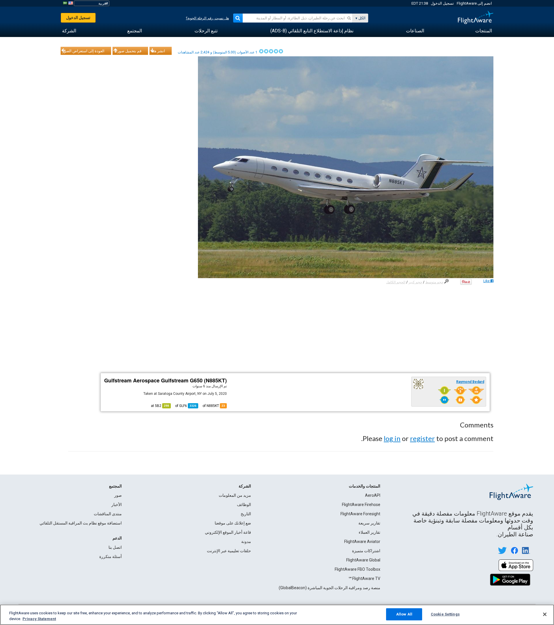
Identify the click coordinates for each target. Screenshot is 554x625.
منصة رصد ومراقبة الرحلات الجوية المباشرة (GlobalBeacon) (329, 587)
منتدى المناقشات (108, 513)
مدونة (246, 541)
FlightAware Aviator (362, 541)
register (422, 438)
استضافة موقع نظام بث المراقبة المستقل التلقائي (81, 523)
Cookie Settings (445, 614)
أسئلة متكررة (110, 556)
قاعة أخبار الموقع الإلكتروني (228, 532)
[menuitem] (483, 31)
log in (392, 438)
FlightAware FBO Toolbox (357, 569)
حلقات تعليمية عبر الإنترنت (229, 550)
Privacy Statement (39, 619)
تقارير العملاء (369, 532)
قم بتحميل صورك (127, 51)
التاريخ (246, 513)
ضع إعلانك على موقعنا (233, 523)
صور (118, 495)
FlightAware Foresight (360, 513)
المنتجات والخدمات (364, 486)
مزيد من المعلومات (235, 495)
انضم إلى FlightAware (474, 3)
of (185, 406)
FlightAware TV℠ (364, 578)
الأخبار (116, 504)
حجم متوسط (434, 282)
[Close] (544, 614)
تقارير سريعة (369, 523)
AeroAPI (372, 495)
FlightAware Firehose (361, 504)
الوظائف (244, 504)
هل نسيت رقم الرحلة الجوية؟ (207, 18)
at (160, 406)
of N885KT (214, 406)
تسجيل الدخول (442, 3)
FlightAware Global (363, 560)
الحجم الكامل (395, 282)
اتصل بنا (115, 547)
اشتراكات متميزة (366, 550)
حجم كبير (415, 282)
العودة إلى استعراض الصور (83, 51)
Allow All (404, 614)
